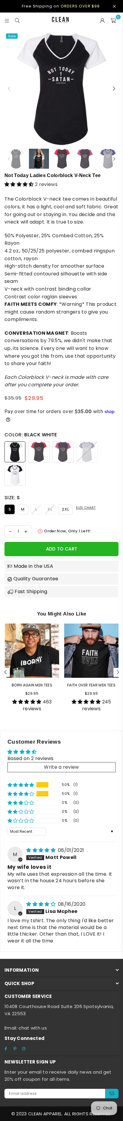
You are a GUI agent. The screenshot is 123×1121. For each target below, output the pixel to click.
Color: (30, 434)
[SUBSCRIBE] (112, 1093)
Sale (12, 36)
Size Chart (86, 507)
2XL (65, 509)
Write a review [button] (61, 767)
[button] (19, 184)
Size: (12, 497)
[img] (41, 850)
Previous (8, 88)
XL (49, 509)
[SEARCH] (17, 19)
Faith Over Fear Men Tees (91, 685)
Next (114, 88)
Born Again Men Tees (32, 685)
